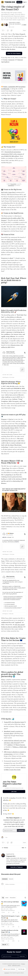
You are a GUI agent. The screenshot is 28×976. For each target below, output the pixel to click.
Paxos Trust (5, 468)
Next (23, 847)
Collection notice (16, 965)
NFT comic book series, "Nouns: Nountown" (11, 241)
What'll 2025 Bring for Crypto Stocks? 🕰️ (10, 917)
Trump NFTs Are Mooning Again (14, 722)
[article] (14, 907)
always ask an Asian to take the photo (13, 48)
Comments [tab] (4, 879)
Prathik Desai (11, 924)
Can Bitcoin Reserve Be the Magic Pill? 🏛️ (9, 931)
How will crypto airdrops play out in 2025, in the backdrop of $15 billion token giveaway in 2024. (10, 906)
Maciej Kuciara (20, 745)
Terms (9, 965)
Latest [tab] (6, 897)
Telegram (20, 60)
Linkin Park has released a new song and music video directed (15, 742)
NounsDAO (13, 184)
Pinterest (4, 419)
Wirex (3, 680)
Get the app (21, 969)
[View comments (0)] (7, 30)
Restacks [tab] (11, 879)
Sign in (25, 2)
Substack (6, 973)
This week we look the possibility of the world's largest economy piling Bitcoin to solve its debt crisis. (10, 934)
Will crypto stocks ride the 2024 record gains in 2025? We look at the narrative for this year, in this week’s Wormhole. (9, 920)
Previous (6, 847)
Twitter (5, 60)
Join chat (14, 791)
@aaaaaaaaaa (11, 185)
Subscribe (19, 2)
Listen (24, 24)
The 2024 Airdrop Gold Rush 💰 (10, 902)
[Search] (25, 897)
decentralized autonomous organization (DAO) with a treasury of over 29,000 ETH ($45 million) (12, 154)
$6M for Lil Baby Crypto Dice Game (15, 768)
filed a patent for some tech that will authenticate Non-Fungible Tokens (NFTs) (14, 426)
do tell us (12, 798)
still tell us (6, 800)
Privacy (23, 964)
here (6, 810)
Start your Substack (10, 969)
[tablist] (7, 878)
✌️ (10, 800)
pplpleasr (10, 745)
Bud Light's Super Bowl (8, 192)
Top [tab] (3, 897)
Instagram (11, 60)
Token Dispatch (12, 22)
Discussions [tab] (12, 897)
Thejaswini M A (10, 856)
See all (4, 944)
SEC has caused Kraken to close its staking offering (12, 626)
